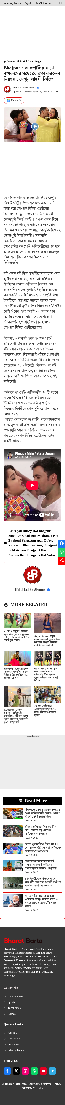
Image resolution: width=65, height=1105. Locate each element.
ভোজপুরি (37, 61)
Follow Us (16, 100)
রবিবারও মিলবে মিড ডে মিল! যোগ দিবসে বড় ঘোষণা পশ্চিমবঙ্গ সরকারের (41, 830)
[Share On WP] (61, 552)
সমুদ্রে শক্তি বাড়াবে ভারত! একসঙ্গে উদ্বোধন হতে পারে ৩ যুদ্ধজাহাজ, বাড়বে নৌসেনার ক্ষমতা (41, 901)
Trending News (11, 3)
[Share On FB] (61, 544)
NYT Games (43, 3)
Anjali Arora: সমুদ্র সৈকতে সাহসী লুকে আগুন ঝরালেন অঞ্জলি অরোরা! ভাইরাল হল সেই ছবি (47, 640)
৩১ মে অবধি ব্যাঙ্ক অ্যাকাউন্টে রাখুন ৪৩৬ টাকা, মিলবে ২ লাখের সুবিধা (45, 710)
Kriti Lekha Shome (26, 88)
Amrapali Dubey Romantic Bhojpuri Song (30, 543)
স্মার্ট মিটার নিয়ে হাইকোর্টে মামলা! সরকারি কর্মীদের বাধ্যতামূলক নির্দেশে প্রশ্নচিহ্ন (40, 865)
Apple (28, 3)
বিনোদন (11, 61)
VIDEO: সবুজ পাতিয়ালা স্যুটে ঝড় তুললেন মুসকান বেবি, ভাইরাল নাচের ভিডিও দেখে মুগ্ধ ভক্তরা (17, 635)
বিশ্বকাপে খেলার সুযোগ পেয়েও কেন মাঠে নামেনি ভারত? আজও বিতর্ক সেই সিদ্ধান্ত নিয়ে (42, 813)
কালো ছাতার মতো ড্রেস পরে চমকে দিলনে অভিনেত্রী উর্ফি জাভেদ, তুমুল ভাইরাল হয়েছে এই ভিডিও (46, 675)
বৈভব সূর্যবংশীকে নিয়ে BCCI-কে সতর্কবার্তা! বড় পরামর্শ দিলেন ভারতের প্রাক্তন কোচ (43, 847)
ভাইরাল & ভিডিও (23, 61)
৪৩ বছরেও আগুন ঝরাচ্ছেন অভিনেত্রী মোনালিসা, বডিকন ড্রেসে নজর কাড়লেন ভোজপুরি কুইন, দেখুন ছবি (16, 716)
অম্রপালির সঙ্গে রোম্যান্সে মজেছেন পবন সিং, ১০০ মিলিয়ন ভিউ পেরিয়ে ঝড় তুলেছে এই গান (16, 673)
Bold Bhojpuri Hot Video (37, 555)
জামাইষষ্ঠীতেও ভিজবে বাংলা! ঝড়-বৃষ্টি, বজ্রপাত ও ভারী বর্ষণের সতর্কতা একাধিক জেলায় (43, 882)
